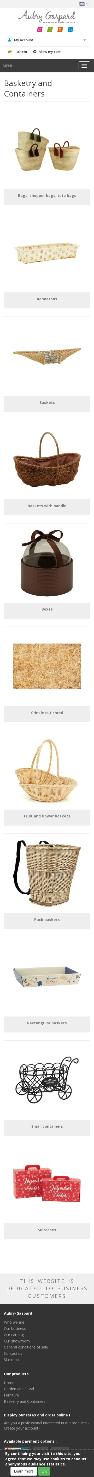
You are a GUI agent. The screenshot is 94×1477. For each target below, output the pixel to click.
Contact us (13, 1353)
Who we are (14, 1322)
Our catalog (14, 1334)
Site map (11, 1359)
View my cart (50, 51)
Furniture (11, 1395)
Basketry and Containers (24, 1401)
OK (44, 1471)
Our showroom (17, 1341)
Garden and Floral (19, 1388)
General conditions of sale (26, 1347)
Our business (15, 1328)
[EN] (84, 4)
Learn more (24, 1471)
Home (9, 1382)
